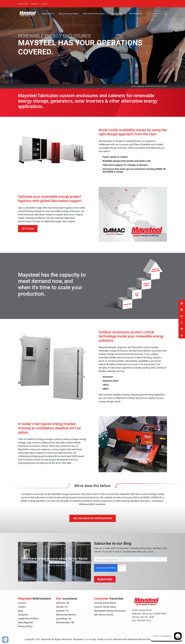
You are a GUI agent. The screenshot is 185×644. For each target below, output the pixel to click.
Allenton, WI (62, 602)
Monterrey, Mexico (66, 614)
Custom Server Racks (105, 606)
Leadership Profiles (28, 618)
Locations (23, 614)
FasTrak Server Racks (105, 602)
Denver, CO (62, 606)
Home (133, 86)
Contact (22, 602)
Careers (44, 4)
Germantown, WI (65, 622)
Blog (20, 610)
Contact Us (35, 4)
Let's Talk (28, 228)
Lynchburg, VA (63, 618)
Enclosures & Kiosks (69, 13)
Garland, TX (62, 610)
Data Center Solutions (94, 13)
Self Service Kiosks (104, 614)
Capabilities (117, 13)
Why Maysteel (135, 13)
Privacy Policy (25, 626)
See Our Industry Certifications (92, 518)
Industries (47, 13)
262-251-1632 (23, 4)
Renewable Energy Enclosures (110, 610)
